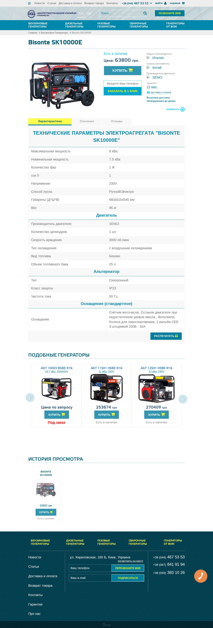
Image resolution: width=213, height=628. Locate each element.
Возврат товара (94, 3)
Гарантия (35, 604)
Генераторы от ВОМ (175, 25)
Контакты (112, 3)
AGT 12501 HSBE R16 (156, 368)
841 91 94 (169, 564)
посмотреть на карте (130, 561)
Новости (39, 3)
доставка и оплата (161, 92)
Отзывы (116, 121)
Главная (32, 32)
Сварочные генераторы (139, 25)
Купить (120, 70)
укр (89, 13)
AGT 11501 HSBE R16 (106, 368)
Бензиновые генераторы (37, 25)
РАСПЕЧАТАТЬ (164, 336)
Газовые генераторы (106, 25)
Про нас (34, 614)
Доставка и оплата (70, 3)
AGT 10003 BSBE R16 (56, 368)
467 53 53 (135, 3)
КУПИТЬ (54, 414)
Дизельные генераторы (74, 25)
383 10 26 (169, 572)
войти (159, 3)
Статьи (51, 3)
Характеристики (50, 121)
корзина (175, 3)
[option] (61, 79)
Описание (87, 121)
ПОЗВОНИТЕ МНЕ (170, 13)
